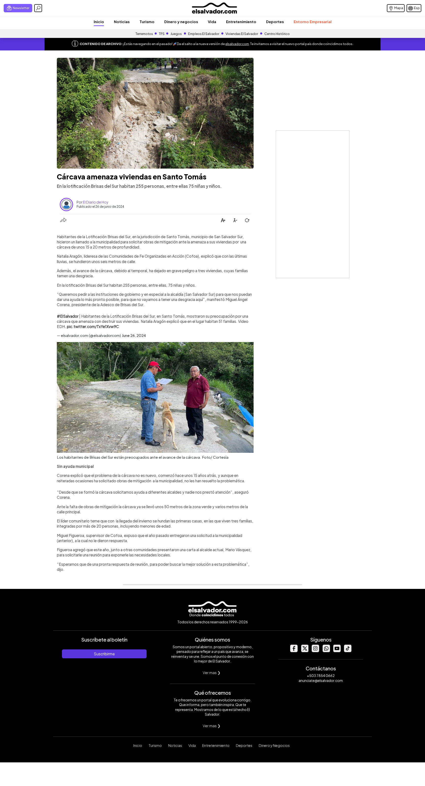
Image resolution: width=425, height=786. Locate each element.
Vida (212, 21)
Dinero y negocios (181, 21)
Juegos (176, 34)
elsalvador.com (237, 44)
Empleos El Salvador (203, 34)
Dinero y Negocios (274, 745)
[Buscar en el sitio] (38, 8)
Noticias (122, 21)
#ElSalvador (67, 316)
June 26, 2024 (134, 335)
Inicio (99, 21)
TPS (162, 34)
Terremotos (144, 34)
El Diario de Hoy (95, 202)
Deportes (275, 21)
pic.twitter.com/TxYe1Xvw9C (93, 326)
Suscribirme (104, 653)
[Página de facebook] (294, 650)
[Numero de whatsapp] (326, 650)
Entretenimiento (241, 21)
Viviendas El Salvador (242, 34)
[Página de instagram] (315, 650)
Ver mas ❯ (212, 672)
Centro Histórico (277, 34)
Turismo (146, 21)
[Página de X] (304, 650)
